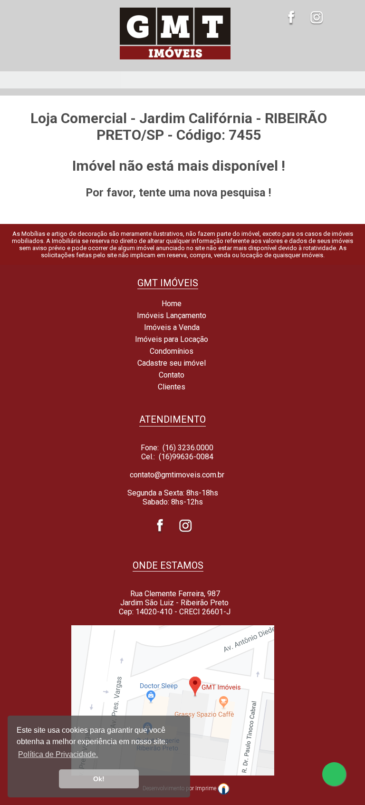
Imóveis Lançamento (170, 315)
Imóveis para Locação (170, 339)
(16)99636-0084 (186, 456)
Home (171, 303)
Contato (170, 374)
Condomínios (170, 351)
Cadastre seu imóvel (170, 363)
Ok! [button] (99, 779)
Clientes (170, 386)
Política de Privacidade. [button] (58, 754)
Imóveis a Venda (171, 327)
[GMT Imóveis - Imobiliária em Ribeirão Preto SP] (175, 59)
